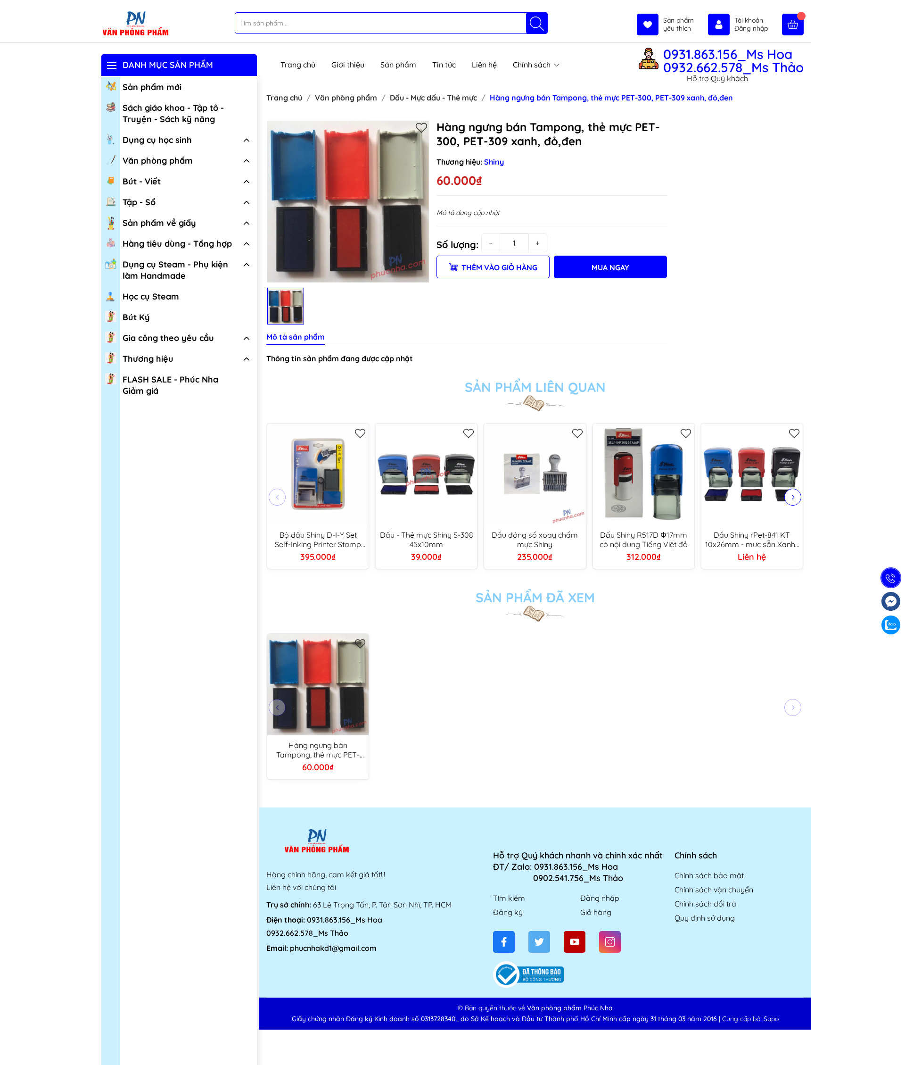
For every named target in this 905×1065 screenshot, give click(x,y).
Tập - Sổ (139, 202)
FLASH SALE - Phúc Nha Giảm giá (170, 385)
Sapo (771, 1019)
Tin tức (444, 64)
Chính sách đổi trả (705, 903)
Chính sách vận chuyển (714, 889)
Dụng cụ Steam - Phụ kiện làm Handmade (175, 270)
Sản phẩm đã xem (535, 597)
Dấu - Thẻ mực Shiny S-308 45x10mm (426, 539)
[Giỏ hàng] (793, 24)
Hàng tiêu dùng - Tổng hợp (177, 243)
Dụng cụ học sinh (157, 139)
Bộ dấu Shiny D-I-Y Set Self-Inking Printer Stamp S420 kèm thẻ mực (318, 539)
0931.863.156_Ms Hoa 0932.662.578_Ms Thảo (733, 61)
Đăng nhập (599, 898)
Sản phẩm (398, 64)
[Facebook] (504, 942)
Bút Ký (136, 317)
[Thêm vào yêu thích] (421, 127)
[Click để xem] (347, 201)
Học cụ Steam (151, 296)
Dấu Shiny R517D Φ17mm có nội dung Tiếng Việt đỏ (644, 539)
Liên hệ (484, 64)
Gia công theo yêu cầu (168, 338)
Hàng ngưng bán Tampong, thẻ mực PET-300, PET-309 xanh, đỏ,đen (318, 750)
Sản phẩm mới (152, 87)
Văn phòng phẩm (158, 160)
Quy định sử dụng (705, 918)
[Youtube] (574, 942)
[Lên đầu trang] (894, 1042)
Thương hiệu (148, 358)
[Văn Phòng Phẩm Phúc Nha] (135, 24)
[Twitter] (539, 942)
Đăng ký (508, 912)
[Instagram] (610, 942)
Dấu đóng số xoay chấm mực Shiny (535, 539)
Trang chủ (297, 64)
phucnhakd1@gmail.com (333, 948)
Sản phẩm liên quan (535, 387)
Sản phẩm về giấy (159, 222)
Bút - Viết (142, 181)
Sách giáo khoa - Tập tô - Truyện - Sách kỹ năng (173, 113)
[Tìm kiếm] (537, 23)
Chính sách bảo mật (709, 875)
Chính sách (532, 64)
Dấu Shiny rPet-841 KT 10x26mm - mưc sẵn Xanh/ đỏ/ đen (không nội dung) (752, 539)
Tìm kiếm (509, 898)
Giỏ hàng (595, 912)
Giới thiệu (347, 64)
